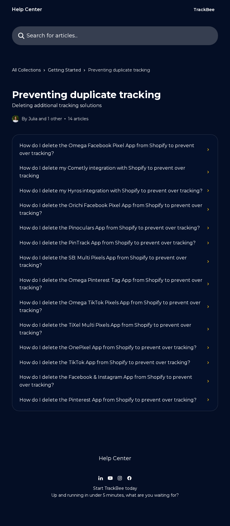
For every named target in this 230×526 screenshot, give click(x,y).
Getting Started (64, 70)
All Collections (26, 70)
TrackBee (203, 9)
